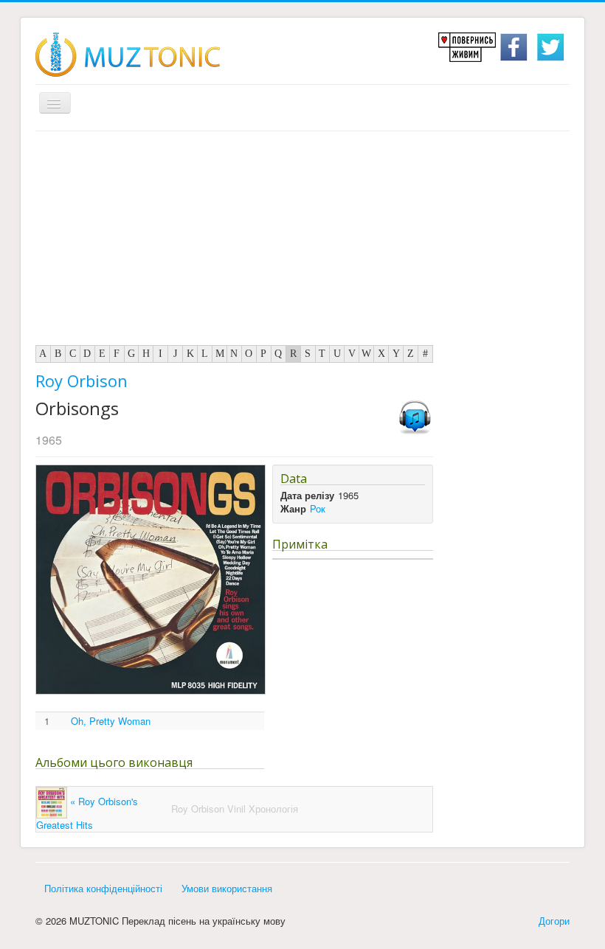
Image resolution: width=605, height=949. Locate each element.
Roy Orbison (81, 380)
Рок (317, 508)
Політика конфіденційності (103, 888)
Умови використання (227, 888)
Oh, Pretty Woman (111, 721)
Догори (554, 921)
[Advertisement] (302, 242)
